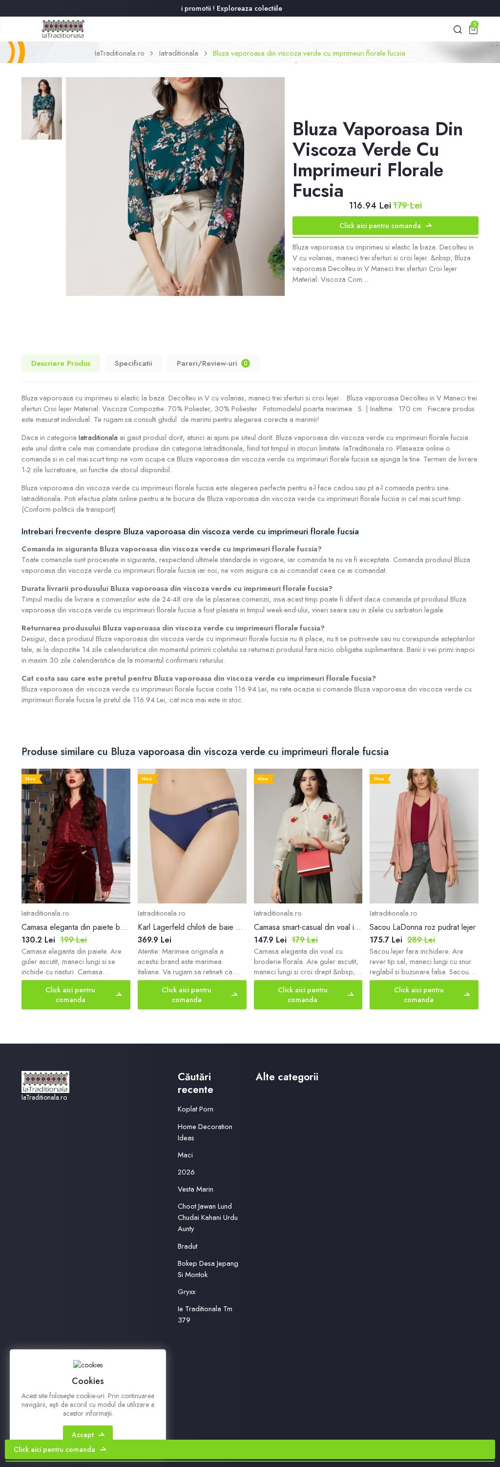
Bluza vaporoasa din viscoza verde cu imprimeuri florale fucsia (309, 53)
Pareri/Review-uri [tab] (212, 363)
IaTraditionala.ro (120, 53)
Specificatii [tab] (133, 363)
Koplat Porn (195, 1109)
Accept (83, 1435)
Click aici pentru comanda (380, 226)
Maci (185, 1155)
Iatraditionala (178, 53)
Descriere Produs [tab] (60, 363)
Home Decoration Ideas (205, 1132)
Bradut (187, 1246)
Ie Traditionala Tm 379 (205, 1314)
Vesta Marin (195, 1189)
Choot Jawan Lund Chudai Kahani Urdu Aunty (208, 1217)
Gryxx (186, 1291)
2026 (186, 1172)
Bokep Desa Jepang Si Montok (208, 1269)
